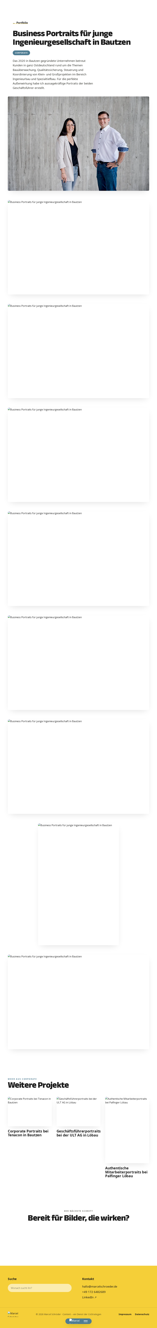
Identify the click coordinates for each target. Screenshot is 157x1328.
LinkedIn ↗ (89, 1297)
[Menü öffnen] (85, 1321)
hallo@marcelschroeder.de (99, 1286)
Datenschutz (142, 1314)
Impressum (125, 1314)
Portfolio (20, 22)
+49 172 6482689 (94, 1292)
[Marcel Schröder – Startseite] (74, 1321)
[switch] (78, 1237)
